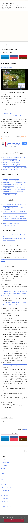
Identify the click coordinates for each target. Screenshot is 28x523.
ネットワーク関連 (5, 498)
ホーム (3, 44)
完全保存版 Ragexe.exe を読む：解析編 (11, 179)
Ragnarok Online (6, 487)
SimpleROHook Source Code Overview (11, 194)
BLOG (3, 468)
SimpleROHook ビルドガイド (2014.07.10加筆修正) (13, 191)
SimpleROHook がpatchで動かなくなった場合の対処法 (14, 187)
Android (3, 459)
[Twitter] (5, 56)
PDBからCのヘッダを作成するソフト (10, 206)
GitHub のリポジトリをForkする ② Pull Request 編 (13, 160)
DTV (2, 476)
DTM (2, 473)
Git (2, 479)
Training (6, 465)
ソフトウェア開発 (6, 462)
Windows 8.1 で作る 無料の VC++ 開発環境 (11, 223)
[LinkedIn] (5, 58)
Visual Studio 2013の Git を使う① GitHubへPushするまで (15, 167)
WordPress (4, 493)
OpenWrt (4, 504)
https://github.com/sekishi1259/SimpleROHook (12, 115)
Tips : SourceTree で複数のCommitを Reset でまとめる (14, 157)
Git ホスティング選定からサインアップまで (11, 169)
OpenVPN (5, 501)
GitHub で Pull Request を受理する (10, 159)
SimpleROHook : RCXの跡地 (12, 44)
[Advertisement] (14, 26)
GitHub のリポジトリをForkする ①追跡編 (11, 164)
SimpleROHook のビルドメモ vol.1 (10, 193)
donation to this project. (7, 67)
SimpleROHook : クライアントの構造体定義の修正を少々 (14, 182)
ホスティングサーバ (7, 506)
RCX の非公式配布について (8, 186)
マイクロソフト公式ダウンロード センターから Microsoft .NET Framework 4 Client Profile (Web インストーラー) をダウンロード (14, 293)
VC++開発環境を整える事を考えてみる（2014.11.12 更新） (15, 218)
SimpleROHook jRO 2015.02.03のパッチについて (13, 184)
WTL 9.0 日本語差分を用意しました (10, 225)
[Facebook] (14, 56)
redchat (25, 429)
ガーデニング (4, 495)
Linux (2, 482)
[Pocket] (14, 58)
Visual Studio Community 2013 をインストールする (13, 216)
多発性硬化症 (5, 470)
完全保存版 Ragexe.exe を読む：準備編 (11, 180)
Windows (4, 484)
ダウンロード (24, 143)
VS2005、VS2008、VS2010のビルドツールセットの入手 (14, 211)
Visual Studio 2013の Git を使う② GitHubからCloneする (14, 166)
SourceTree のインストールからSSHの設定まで (12, 162)
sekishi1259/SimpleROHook (7, 113)
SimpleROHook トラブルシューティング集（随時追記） (14, 189)
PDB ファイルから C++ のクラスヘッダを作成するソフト (14, 204)
